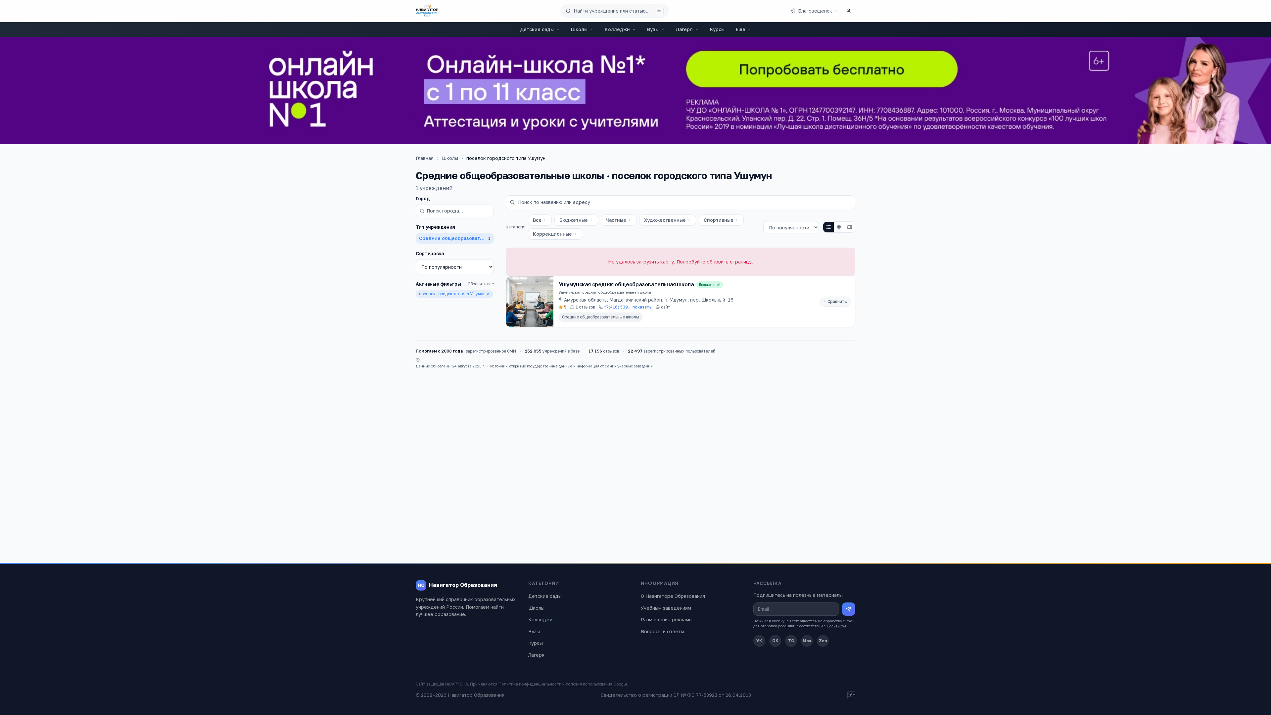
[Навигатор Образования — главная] (427, 11)
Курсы (717, 29)
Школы (579, 29)
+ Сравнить (835, 301)
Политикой (836, 626)
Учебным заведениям (666, 608)
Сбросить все (481, 283)
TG (791, 640)
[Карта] (849, 227)
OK (775, 640)
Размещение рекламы (666, 619)
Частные (616, 220)
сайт (665, 307)
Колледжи (617, 29)
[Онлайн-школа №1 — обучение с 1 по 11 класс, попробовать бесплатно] (635, 90)
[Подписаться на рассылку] (848, 609)
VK (759, 640)
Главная (425, 158)
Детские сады (537, 29)
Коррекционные (552, 234)
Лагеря (684, 29)
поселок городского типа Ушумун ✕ (454, 293)
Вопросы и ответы (662, 631)
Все (537, 220)
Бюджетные (573, 220)
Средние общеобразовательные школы (600, 316)
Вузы (653, 29)
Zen (823, 640)
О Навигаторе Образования (673, 596)
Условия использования (589, 684)
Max (807, 640)
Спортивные (718, 220)
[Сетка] (839, 227)
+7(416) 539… (628, 307)
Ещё (740, 29)
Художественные (665, 220)
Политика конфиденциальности (529, 684)
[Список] (828, 227)
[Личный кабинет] (848, 11)
